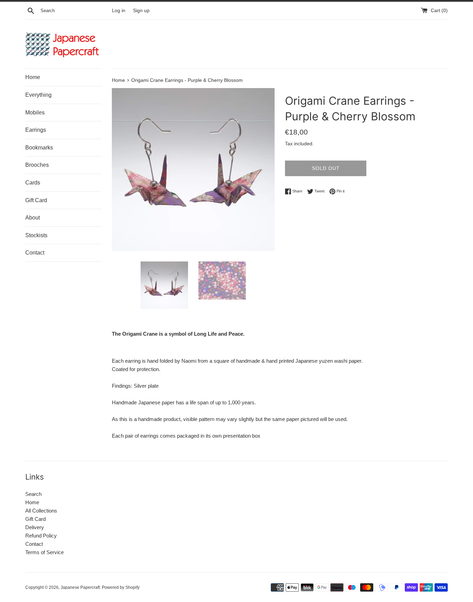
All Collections (41, 511)
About (32, 218)
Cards (32, 183)
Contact (34, 253)
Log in (118, 10)
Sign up (141, 10)
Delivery (34, 527)
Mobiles (35, 112)
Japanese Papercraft (80, 587)
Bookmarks (39, 147)
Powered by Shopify (121, 587)
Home (32, 77)
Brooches (37, 165)
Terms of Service (44, 552)
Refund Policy (41, 536)
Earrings (35, 130)
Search (33, 494)
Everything (38, 95)
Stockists (36, 235)
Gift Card (36, 200)
